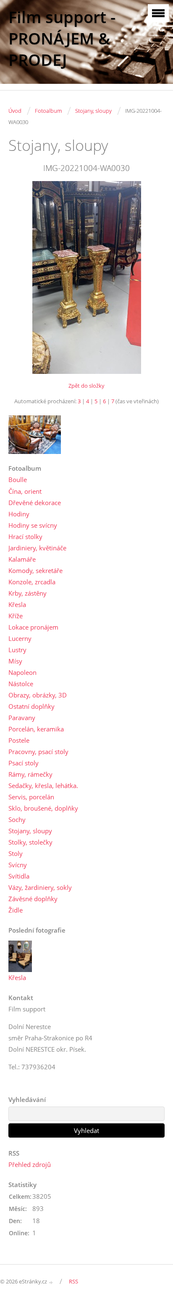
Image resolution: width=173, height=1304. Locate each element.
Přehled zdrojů (29, 1164)
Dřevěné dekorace (34, 502)
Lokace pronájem (33, 627)
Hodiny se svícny (32, 525)
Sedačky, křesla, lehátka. (43, 785)
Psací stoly (23, 763)
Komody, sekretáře (35, 570)
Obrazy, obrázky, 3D (37, 695)
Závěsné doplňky (33, 898)
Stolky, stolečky (30, 842)
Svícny (17, 865)
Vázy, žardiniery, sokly (40, 887)
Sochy (17, 819)
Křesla (17, 604)
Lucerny (19, 638)
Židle (15, 910)
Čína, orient (25, 491)
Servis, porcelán (31, 797)
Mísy (15, 661)
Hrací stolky (25, 536)
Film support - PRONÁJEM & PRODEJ (61, 38)
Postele (18, 740)
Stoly (15, 853)
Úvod (14, 110)
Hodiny (18, 514)
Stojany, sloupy (93, 110)
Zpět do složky (86, 385)
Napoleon (22, 672)
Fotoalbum (48, 110)
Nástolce (20, 683)
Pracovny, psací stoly (38, 751)
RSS (73, 1281)
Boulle (17, 479)
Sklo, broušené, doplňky (43, 808)
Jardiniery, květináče (37, 548)
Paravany (21, 717)
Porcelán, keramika (36, 729)
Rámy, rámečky (30, 774)
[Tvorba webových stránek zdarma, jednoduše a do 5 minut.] (51, 1282)
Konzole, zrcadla (31, 582)
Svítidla (18, 876)
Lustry (17, 650)
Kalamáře (22, 559)
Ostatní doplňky (31, 706)
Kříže (15, 616)
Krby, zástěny (27, 593)
